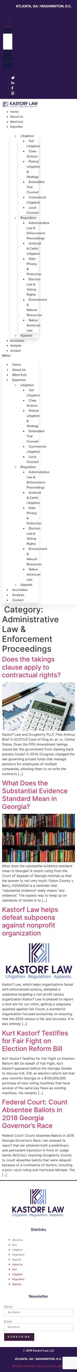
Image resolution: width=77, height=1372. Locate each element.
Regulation (18, 1254)
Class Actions (32, 153)
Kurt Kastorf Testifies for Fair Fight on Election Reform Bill (35, 1041)
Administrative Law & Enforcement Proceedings (38, 230)
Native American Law (33, 325)
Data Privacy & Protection (34, 266)
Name (8, 1306)
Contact (15, 351)
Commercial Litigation (36, 200)
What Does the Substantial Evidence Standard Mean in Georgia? (35, 795)
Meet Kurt (16, 122)
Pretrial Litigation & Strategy (33, 169)
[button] (7, 24)
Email (8, 1321)
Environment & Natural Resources (37, 307)
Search (8, 31)
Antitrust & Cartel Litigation (34, 248)
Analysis (15, 345)
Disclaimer (57, 1366)
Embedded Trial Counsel (35, 187)
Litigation (17, 1249)
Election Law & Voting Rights (33, 287)
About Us (16, 117)
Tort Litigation (33, 143)
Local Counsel (33, 210)
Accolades (17, 341)
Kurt (14, 1244)
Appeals (26, 336)
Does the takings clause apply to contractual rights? (31, 667)
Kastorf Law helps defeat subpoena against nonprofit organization (30, 921)
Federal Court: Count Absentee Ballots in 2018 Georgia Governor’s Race (35, 1114)
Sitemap (17, 1366)
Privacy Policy (36, 1366)
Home (14, 112)
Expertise (16, 127)
